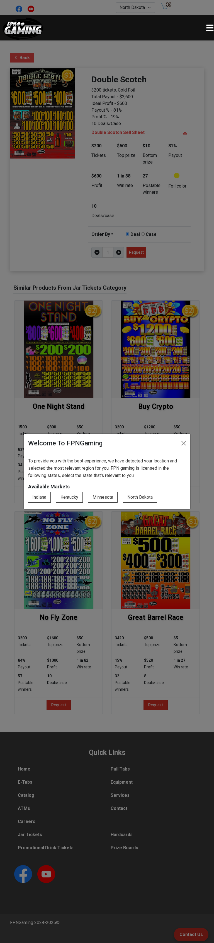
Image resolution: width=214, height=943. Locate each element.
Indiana (39, 497)
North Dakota (140, 497)
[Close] (183, 443)
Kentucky (69, 497)
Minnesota (103, 497)
